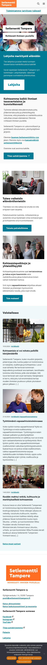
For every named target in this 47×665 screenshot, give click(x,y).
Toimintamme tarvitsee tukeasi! (23, 10)
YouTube (8, 622)
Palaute (6, 632)
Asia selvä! (12, 658)
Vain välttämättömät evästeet (29, 658)
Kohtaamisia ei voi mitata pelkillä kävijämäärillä (20, 352)
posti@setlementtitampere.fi (16, 598)
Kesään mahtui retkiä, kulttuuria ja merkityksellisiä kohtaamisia (21, 498)
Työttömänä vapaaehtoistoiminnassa (22, 421)
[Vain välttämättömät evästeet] (44, 654)
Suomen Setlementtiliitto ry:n (25, 137)
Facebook (8, 616)
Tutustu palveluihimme (17, 228)
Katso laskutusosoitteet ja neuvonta (20, 606)
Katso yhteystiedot (11, 603)
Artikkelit (15, 346)
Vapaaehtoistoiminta (28, 417)
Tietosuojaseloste (24, 661)
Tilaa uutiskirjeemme (20, 156)
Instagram (9, 619)
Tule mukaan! (12, 298)
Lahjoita (6, 638)
